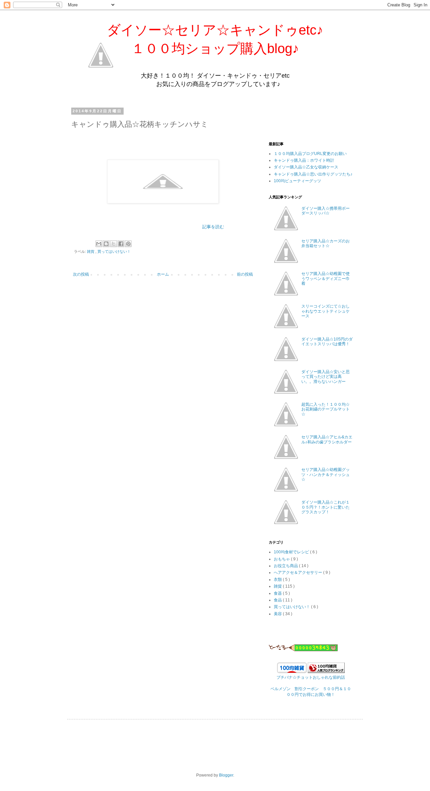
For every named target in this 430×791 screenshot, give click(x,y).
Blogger (226, 775)
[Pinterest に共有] (128, 243)
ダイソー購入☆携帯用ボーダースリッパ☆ (325, 210)
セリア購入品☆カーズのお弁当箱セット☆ (325, 243)
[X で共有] (113, 243)
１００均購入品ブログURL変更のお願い (310, 153)
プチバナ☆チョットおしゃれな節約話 (310, 677)
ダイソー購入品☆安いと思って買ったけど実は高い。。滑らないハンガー (325, 376)
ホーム (163, 274)
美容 (278, 613)
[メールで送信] (98, 243)
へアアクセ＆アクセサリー (298, 572)
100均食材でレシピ (292, 552)
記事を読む (213, 226)
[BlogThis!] (106, 243)
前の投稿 (245, 274)
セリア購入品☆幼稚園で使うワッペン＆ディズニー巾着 (325, 278)
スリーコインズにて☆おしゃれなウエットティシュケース (325, 311)
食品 (278, 600)
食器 (278, 593)
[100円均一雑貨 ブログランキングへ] (326, 671)
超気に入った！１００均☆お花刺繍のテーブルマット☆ (325, 409)
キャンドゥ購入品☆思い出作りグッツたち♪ (313, 174)
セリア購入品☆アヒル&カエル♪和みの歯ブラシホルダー (326, 439)
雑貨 (91, 251)
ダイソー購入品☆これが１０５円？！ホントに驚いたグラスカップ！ (325, 507)
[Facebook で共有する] (121, 243)
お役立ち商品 (286, 565)
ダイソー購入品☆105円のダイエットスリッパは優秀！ (327, 341)
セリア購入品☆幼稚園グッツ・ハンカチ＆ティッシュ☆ (325, 474)
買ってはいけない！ (114, 251)
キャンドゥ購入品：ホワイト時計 (304, 160)
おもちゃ (282, 559)
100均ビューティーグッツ (297, 181)
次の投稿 (81, 274)
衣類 (278, 579)
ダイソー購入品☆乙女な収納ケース (306, 167)
